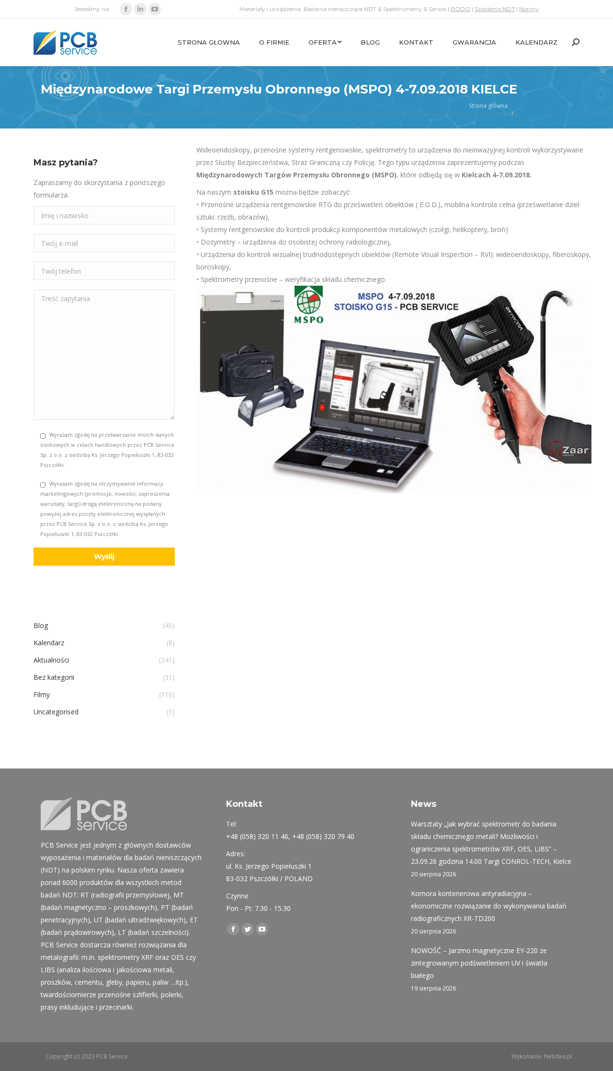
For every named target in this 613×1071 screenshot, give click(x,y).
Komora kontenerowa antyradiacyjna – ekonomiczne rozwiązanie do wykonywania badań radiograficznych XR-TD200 (489, 906)
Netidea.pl (558, 1056)
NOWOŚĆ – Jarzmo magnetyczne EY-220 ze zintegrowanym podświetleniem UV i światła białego (479, 963)
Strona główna (488, 106)
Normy (529, 8)
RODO (460, 8)
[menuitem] (209, 42)
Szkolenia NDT (495, 8)
